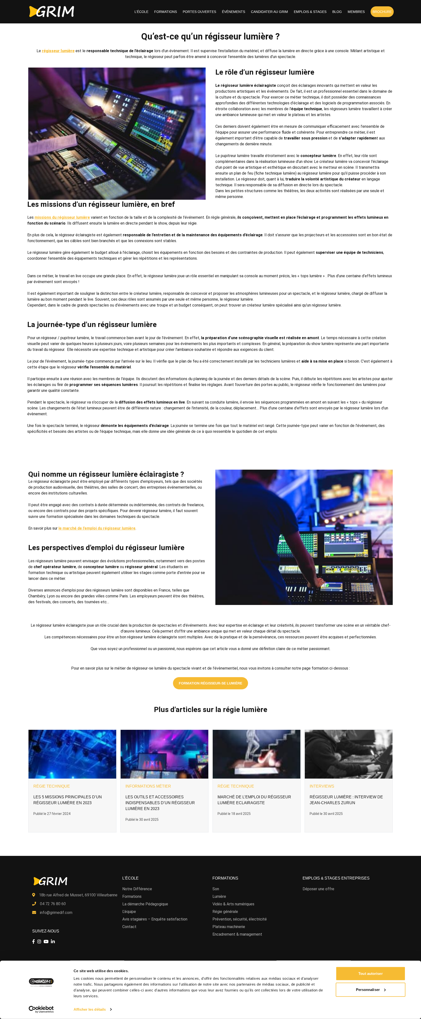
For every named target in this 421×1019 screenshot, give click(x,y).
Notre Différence (137, 889)
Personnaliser (368, 989)
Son (215, 889)
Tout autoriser (370, 973)
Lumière (219, 896)
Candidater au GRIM (269, 12)
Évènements (233, 12)
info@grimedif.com (56, 912)
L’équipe (129, 911)
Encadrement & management (237, 934)
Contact (129, 926)
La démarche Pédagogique (145, 904)
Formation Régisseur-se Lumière (210, 683)
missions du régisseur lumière (62, 217)
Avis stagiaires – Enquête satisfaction (154, 919)
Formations (165, 12)
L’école (141, 12)
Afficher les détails (90, 1009)
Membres (356, 12)
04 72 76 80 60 (53, 903)
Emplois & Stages (310, 12)
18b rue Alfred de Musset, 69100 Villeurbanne (78, 895)
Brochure (382, 12)
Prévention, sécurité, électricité (239, 919)
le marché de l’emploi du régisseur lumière (96, 528)
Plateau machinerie (228, 926)
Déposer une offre (318, 889)
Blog (337, 12)
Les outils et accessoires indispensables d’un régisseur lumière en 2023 (160, 803)
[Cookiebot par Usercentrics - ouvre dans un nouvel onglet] (41, 1009)
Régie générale (225, 911)
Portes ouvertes (199, 12)
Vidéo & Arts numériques (233, 904)
